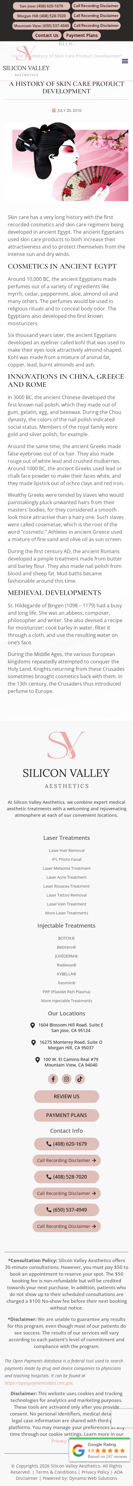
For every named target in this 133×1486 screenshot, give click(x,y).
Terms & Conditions (56, 1472)
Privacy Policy (66, 1441)
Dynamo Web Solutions (93, 1478)
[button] (125, 61)
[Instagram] (66, 1079)
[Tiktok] (80, 1079)
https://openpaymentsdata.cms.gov (38, 1383)
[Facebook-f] (53, 1079)
